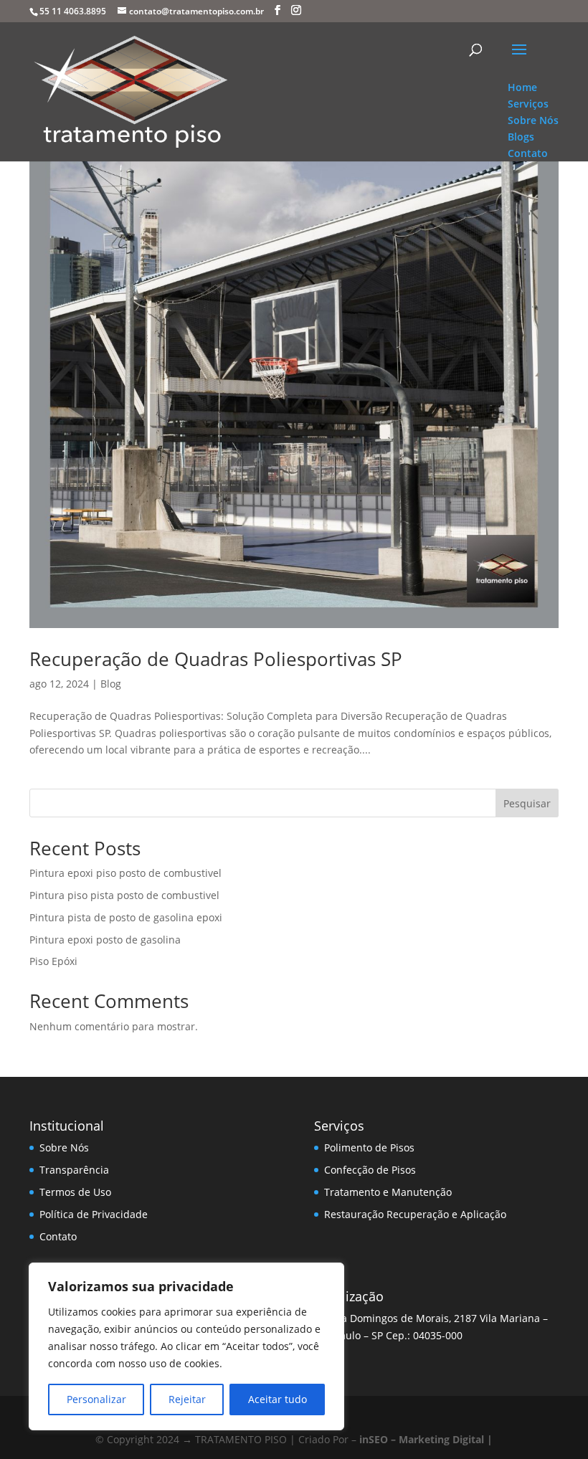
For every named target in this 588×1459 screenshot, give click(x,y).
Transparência (74, 1170)
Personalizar (96, 1399)
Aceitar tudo (277, 1399)
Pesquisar (527, 803)
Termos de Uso (75, 1192)
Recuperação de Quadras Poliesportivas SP (215, 659)
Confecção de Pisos (370, 1170)
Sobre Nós (64, 1147)
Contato (58, 1236)
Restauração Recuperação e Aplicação (415, 1214)
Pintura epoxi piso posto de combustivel (125, 873)
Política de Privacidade (93, 1214)
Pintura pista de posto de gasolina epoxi (125, 917)
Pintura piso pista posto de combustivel (124, 895)
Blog (110, 683)
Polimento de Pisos (369, 1147)
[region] (186, 1346)
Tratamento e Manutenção (388, 1192)
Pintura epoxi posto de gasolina (105, 939)
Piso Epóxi (53, 961)
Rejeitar (187, 1399)
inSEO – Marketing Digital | (426, 1439)
